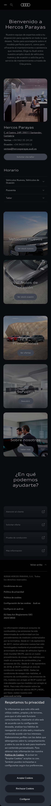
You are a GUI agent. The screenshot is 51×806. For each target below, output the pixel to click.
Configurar (25, 799)
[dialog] (25, 751)
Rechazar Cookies (25, 788)
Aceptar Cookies (25, 778)
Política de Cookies (14, 754)
